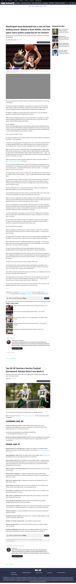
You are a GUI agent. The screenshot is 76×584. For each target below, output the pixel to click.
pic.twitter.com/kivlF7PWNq (29, 432)
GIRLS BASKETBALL (37, 3)
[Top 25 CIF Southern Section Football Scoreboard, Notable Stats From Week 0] (61, 32)
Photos (44, 6)
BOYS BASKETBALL (26, 3)
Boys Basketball (12, 358)
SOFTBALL (51, 3)
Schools (37, 6)
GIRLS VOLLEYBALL (60, 3)
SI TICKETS (16, 0)
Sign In (73, 3)
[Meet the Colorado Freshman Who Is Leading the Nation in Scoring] (61, 53)
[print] (13, 352)
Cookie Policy (13, 572)
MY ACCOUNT (31, 0)
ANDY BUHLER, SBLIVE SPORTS (18, 340)
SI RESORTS (21, 0)
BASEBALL (45, 3)
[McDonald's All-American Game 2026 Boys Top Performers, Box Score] (61, 39)
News (30, 6)
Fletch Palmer (45, 455)
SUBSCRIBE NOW (38, 0)
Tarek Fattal (8, 378)
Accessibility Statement (26, 572)
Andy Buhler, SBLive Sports (11, 39)
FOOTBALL (17, 3)
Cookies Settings (14, 574)
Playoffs (41, 6)
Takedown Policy (39, 572)
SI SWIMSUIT (10, 0)
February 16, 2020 (28, 131)
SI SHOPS (26, 0)
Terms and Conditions (61, 572)
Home (7, 358)
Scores (33, 6)
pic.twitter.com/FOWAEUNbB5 (42, 129)
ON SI (6, 0)
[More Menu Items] (66, 3)
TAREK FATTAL (14, 548)
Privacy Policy (49, 572)
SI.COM (2, 0)
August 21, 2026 (23, 433)
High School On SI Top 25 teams (27, 415)
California (11, 564)
